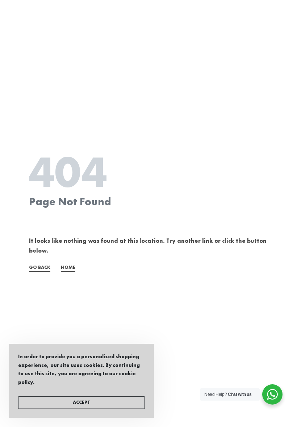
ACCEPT (81, 402)
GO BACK (39, 267)
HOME (68, 267)
